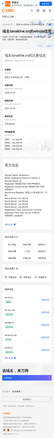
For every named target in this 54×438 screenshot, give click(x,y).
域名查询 (42, 257)
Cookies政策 (26, 417)
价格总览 (27, 257)
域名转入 (42, 244)
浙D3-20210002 (28, 427)
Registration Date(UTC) (14, 88)
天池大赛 (21, 406)
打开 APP (45, 3)
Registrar (8, 73)
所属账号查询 (43, 277)
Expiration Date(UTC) (13, 104)
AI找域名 (27, 277)
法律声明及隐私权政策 (11, 417)
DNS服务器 (10, 131)
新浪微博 (16, 391)
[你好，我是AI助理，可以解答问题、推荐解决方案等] (38, 11)
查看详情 (45, 299)
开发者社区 (12, 406)
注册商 (8, 69)
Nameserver (9, 135)
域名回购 (12, 257)
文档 (4, 406)
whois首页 (7, 24)
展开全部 (9, 224)
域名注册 (27, 244)
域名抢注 (42, 251)
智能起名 (13, 277)
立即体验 (8, 377)
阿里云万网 (8, 16)
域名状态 (9, 116)
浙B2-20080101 (30, 423)
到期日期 (9, 100)
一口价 (27, 251)
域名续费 (12, 251)
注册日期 (9, 85)
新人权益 (12, 244)
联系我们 (27, 399)
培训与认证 (30, 406)
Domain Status (10, 119)
